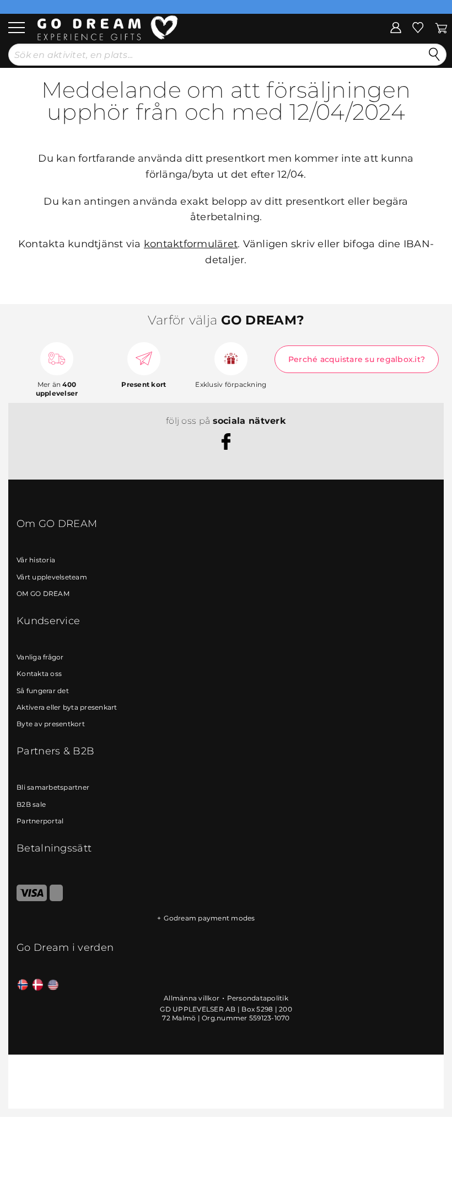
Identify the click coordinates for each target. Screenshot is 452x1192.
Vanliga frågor (40, 657)
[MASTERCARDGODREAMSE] (56, 899)
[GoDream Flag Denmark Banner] (37, 985)
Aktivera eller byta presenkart (67, 707)
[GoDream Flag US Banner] (53, 985)
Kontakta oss (39, 673)
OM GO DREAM (43, 593)
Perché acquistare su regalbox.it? (356, 359)
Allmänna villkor (191, 998)
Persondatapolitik (257, 998)
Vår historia (36, 560)
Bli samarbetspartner (53, 787)
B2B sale (31, 804)
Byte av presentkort (51, 724)
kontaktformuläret (191, 244)
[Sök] (434, 54)
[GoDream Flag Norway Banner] (23, 985)
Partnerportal (40, 821)
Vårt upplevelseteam (52, 577)
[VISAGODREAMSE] (32, 899)
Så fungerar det (43, 691)
